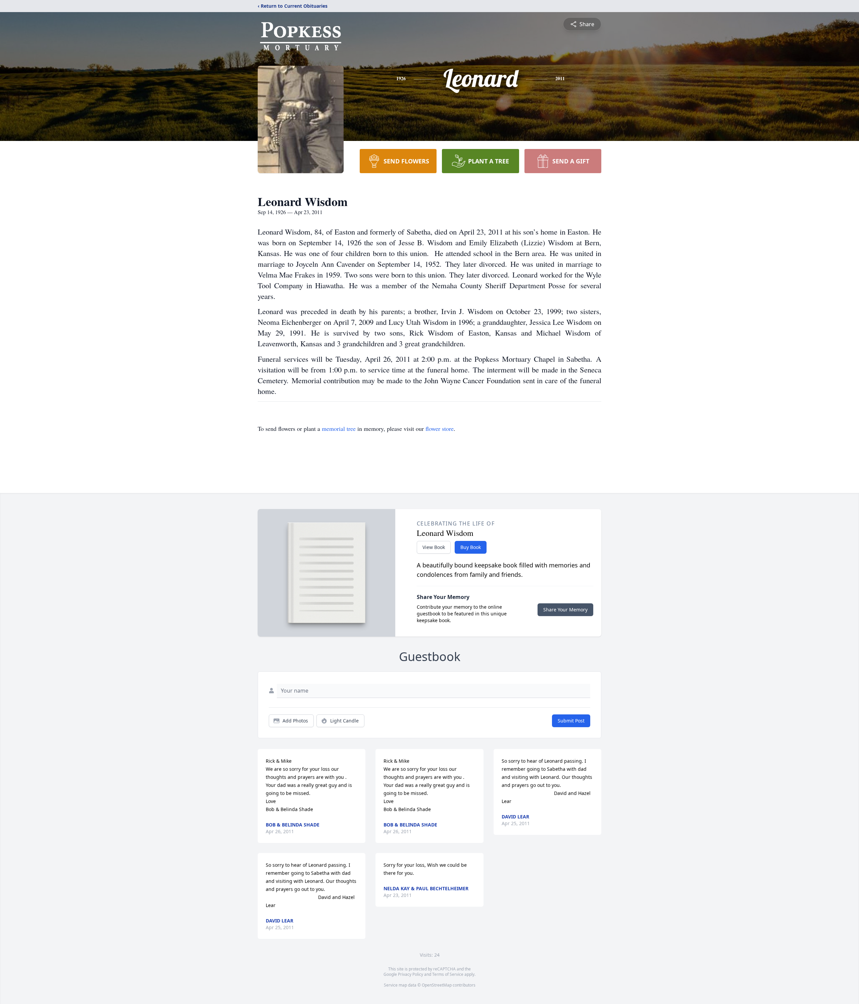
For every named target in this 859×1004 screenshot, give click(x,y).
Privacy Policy (410, 974)
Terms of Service (447, 974)
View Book (433, 547)
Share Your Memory (565, 609)
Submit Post (571, 720)
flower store (439, 428)
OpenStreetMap (437, 985)
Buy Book (470, 547)
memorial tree (339, 428)
